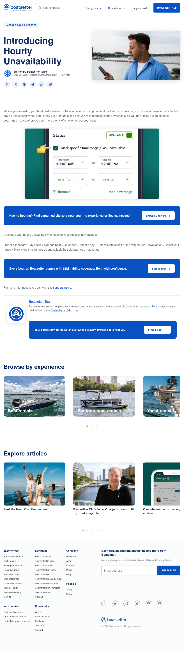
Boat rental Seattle (44, 565)
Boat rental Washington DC (48, 578)
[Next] (175, 397)
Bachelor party (11, 587)
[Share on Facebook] (7, 84)
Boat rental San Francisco (47, 587)
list (167, 306)
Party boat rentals (12, 574)
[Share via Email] (50, 84)
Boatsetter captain (60, 310)
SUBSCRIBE (168, 570)
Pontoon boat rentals (14, 556)
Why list (39, 611)
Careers (70, 565)
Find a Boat (159, 268)
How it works (72, 556)
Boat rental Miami (43, 556)
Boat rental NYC (43, 574)
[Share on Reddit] (32, 84)
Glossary (39, 625)
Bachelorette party (12, 592)
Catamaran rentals (13, 583)
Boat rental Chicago (44, 560)
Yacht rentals (10, 560)
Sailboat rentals (11, 578)
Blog (68, 574)
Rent (154, 306)
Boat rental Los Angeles (46, 583)
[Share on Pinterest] (24, 84)
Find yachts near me (13, 611)
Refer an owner (42, 616)
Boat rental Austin (43, 592)
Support (39, 629)
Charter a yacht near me (15, 616)
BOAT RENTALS (167, 7)
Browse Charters (156, 215)
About (69, 560)
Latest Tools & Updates (21, 25)
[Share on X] (15, 84)
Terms (69, 589)
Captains (39, 620)
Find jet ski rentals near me (17, 620)
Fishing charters (11, 569)
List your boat (139, 8)
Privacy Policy (163, 560)
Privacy (69, 594)
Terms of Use (144, 560)
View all (7, 596)
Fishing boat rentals (13, 565)
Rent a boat (114, 8)
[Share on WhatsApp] (41, 84)
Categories (92, 8)
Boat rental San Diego (46, 569)
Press (69, 569)
